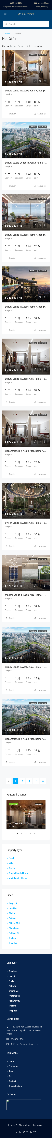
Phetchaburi (14, 928)
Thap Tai (13, 943)
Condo (12, 858)
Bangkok (13, 903)
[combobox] (19, 46)
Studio (12, 868)
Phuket (12, 913)
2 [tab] (23, 834)
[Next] (36, 781)
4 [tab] (31, 834)
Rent (11, 1071)
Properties (13, 1066)
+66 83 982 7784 (15, 3)
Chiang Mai (14, 923)
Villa (11, 863)
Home (7, 33)
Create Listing (15, 1086)
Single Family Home (18, 873)
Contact (12, 1081)
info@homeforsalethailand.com (15, 7)
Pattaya (12, 918)
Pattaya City (14, 933)
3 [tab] (27, 834)
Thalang (12, 938)
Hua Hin (12, 908)
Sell (10, 1076)
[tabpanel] (25, 815)
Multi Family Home (18, 878)
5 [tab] (36, 834)
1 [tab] (18, 834)
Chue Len (12, 114)
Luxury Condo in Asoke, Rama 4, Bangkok (26, 234)
